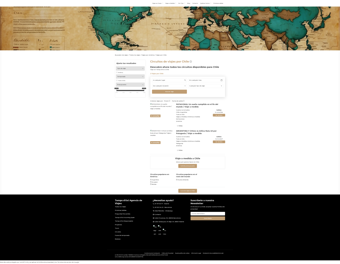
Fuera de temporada (122, 235)
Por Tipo (181, 3)
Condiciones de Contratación (152, 253)
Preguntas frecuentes (122, 214)
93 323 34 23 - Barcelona (163, 207)
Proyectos (118, 224)
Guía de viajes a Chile (187, 191)
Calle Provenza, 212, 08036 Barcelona (168, 218)
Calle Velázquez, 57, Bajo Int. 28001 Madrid (169, 221)
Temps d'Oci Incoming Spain (125, 217)
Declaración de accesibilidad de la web (213, 253)
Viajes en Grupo (157, 3)
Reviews (118, 239)
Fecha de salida (177, 101)
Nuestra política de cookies (182, 253)
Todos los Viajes (120, 207)
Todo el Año (121, 80)
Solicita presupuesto (188, 166)
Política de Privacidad (167, 253)
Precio (166, 101)
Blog (188, 3)
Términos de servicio (64, 262)
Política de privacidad (46, 262)
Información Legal (196, 253)
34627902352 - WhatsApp (164, 211)
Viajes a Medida (170, 3)
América (120, 72)
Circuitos (118, 232)
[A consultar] (161, 106)
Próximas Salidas (120, 210)
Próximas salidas (218, 3)
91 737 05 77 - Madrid (162, 204)
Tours (117, 228)
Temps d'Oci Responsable (124, 221)
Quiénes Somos (205, 3)
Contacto (195, 3)
